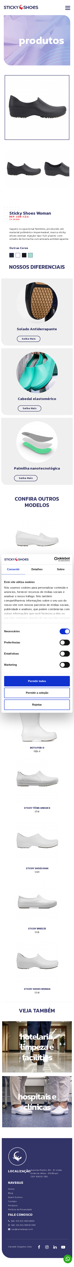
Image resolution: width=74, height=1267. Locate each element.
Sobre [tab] (61, 569)
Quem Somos (15, 1197)
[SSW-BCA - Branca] (18, 255)
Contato (12, 1201)
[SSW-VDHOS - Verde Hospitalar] (30, 255)
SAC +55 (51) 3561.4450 (22, 1221)
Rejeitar (37, 704)
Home (11, 1189)
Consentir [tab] (13, 569)
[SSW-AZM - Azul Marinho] (11, 255)
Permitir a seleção (37, 692)
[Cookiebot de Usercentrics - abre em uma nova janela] (54, 559)
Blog (10, 1193)
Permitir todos (37, 681)
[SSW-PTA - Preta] (24, 255)
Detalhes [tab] (37, 569)
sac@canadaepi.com (21, 1229)
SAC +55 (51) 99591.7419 (23, 1225)
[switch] (65, 642)
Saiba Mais (29, 338)
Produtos (13, 1205)
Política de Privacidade (20, 1209)
